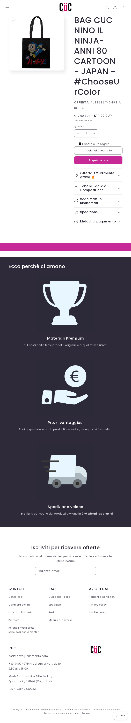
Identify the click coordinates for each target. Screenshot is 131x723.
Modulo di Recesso (60, 620)
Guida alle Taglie (59, 597)
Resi (51, 612)
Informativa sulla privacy (107, 709)
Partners (14, 620)
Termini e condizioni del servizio (61, 713)
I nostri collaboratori (21, 612)
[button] (7, 7)
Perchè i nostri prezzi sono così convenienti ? (24, 630)
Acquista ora (98, 160)
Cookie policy (97, 612)
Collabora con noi (20, 604)
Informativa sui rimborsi (77, 709)
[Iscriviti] (92, 571)
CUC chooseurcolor (29, 709)
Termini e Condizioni (102, 597)
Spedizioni (55, 604)
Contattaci (16, 597)
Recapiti (86, 713)
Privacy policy (98, 604)
